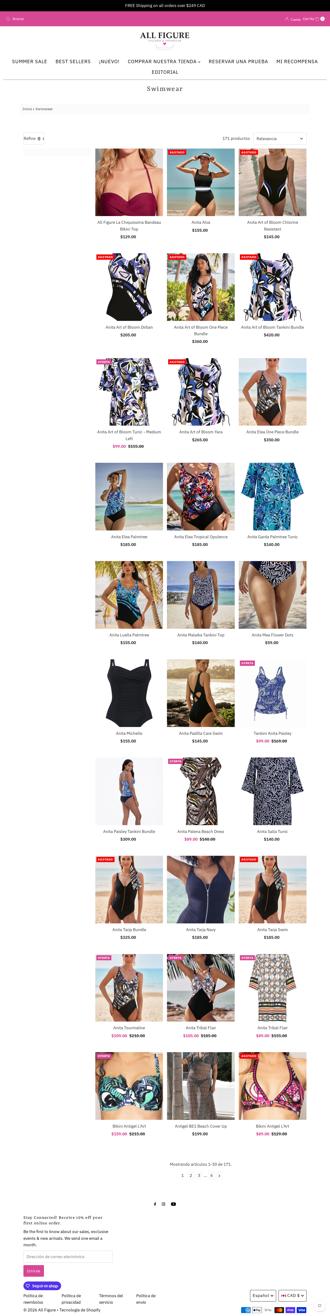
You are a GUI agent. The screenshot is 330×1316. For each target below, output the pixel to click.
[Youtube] (173, 1203)
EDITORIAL (165, 72)
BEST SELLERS (73, 61)
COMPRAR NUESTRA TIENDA (163, 61)
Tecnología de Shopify (79, 1310)
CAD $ (293, 1295)
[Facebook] (155, 1203)
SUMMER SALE (29, 61)
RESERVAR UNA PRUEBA (238, 61)
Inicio (27, 108)
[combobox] (56, 19)
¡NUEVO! (109, 61)
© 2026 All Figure (39, 1310)
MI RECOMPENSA (297, 61)
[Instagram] (163, 1203)
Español (261, 1295)
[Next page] (219, 1175)
